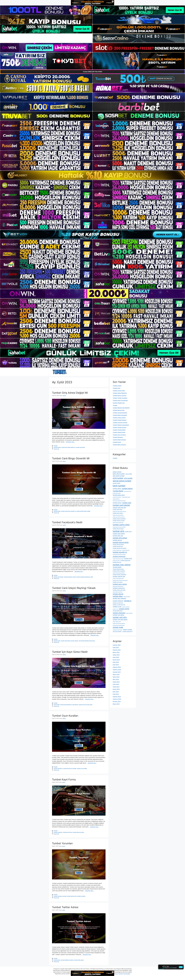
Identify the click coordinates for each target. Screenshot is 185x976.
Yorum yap (56, 448)
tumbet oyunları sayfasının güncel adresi (120, 580)
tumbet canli (126, 503)
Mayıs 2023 (116, 704)
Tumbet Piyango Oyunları (120, 422)
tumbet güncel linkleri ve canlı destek (69, 704)
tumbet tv (127, 601)
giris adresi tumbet (118, 476)
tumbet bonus (57, 640)
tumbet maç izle (117, 562)
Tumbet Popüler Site (119, 403)
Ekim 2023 (116, 691)
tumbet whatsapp (119, 613)
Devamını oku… (70, 442)
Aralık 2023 (116, 686)
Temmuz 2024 (117, 669)
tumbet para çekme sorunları (118, 586)
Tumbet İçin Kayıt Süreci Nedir (70, 651)
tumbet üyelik (118, 627)
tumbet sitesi (118, 596)
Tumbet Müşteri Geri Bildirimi (121, 408)
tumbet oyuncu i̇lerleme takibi (118, 578)
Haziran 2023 (117, 701)
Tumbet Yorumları (62, 843)
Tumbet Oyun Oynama (119, 435)
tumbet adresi (57, 511)
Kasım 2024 (116, 659)
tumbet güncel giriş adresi (119, 548)
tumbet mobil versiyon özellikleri (119, 572)
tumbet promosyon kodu (119, 590)
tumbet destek (57, 447)
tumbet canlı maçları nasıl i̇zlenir (119, 516)
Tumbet (55, 445)
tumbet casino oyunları (119, 520)
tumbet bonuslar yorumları (60, 896)
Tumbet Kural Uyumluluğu (120, 400)
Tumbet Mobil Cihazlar (119, 439)
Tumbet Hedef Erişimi (119, 432)
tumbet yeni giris (120, 617)
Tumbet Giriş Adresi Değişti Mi (70, 392)
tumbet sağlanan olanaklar (117, 591)
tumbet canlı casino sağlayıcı (118, 515)
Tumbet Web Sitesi (117, 610)
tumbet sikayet (118, 594)
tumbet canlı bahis (117, 509)
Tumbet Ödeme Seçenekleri (121, 425)
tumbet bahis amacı (127, 491)
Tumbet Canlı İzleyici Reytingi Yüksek (74, 587)
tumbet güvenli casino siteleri (83, 511)
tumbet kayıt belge (116, 560)
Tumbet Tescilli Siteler (119, 430)
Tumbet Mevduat (118, 437)
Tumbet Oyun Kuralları (65, 715)
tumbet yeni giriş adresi (120, 619)
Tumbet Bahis (118, 491)
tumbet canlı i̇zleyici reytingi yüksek (69, 640)
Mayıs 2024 (116, 674)
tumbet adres (117, 488)
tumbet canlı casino (118, 513)
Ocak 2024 (116, 684)
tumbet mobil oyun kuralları (69, 768)
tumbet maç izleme (122, 564)
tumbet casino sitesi (121, 524)
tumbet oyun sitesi (117, 582)
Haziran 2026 (117, 645)
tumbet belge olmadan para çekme (119, 500)
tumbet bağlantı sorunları (67, 960)
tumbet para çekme (120, 584)
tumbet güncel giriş (118, 546)
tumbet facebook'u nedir (70, 576)
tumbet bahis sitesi (119, 495)
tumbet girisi (128, 531)
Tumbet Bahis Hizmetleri (120, 415)
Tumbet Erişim (117, 442)
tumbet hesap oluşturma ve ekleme (119, 554)
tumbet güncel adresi (118, 544)
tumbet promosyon (119, 588)
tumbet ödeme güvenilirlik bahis (119, 625)
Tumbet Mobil (117, 567)
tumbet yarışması (129, 613)
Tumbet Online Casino (119, 417)
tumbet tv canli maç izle (119, 604)
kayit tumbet (119, 485)
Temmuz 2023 (117, 699)
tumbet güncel (117, 540)
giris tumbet (128, 478)
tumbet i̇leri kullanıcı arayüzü (118, 558)
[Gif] (92, 175)
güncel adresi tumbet (122, 481)
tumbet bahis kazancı (117, 493)
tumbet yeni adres (118, 615)
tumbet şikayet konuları (78, 832)
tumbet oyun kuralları (82, 768)
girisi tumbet (118, 478)
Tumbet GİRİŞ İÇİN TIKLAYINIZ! (92, 71)
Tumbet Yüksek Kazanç (119, 427)
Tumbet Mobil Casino (118, 569)
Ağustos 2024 (117, 667)
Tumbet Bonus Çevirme (119, 395)
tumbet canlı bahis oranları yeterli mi (119, 511)
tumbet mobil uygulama (119, 571)
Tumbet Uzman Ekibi (119, 390)
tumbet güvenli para (125, 550)
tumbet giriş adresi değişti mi (68, 447)
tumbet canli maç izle (119, 507)
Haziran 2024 (117, 672)
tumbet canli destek (58, 576)
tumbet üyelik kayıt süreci (117, 629)
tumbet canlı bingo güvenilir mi (68, 511)
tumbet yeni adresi (80, 447)
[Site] (46, 126)
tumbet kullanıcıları (125, 560)
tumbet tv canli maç (118, 603)
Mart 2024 (116, 679)
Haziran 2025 (117, 650)
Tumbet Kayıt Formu (64, 779)
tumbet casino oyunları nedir (118, 522)
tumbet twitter (124, 609)
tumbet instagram (58, 832)
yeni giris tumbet (117, 631)
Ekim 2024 (116, 662)
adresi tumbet (117, 472)
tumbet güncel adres (121, 542)
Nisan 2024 (116, 677)
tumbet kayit (128, 558)
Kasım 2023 (116, 689)
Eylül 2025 (116, 647)
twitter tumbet (127, 629)
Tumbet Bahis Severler (119, 444)
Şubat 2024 (116, 682)
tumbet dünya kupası (118, 528)
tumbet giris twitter (119, 533)
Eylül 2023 (116, 694)
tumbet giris (118, 531)
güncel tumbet (116, 483)
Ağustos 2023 (117, 696)
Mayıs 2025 (116, 652)
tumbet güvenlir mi (58, 768)
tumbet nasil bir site (71, 896)
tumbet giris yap (118, 535)
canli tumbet (57, 704)
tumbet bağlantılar (116, 498)
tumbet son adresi (126, 596)
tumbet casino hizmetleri (119, 518)
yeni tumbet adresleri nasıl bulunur (87, 640)
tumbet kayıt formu (67, 832)
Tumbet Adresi (117, 385)
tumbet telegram (118, 601)
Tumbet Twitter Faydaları (120, 398)
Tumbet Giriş (116, 388)
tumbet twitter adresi (79, 960)
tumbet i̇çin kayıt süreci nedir (85, 704)
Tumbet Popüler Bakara (119, 420)
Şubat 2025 (116, 655)
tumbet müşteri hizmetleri (119, 574)
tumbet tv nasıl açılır (126, 606)
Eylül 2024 (116, 664)
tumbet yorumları (81, 896)
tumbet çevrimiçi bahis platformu (119, 623)
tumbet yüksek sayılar (117, 621)
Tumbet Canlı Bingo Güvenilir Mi (70, 458)
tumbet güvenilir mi (127, 631)
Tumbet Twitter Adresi (65, 907)
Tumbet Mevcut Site (118, 410)
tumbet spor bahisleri (119, 598)
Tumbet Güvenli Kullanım (120, 412)
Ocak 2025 (116, 657)
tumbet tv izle (117, 606)
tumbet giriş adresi (120, 538)
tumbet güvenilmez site (117, 550)
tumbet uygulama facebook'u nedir (84, 576)
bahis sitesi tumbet (119, 474)
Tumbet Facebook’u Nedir (67, 522)
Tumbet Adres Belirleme (120, 393)
